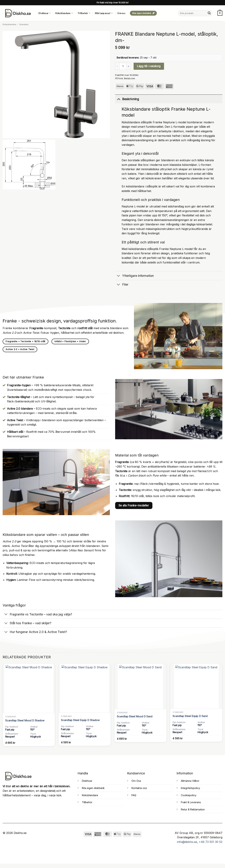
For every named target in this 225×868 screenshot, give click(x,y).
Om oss (121, 13)
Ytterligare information (138, 276)
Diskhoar (43, 13)
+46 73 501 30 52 (210, 842)
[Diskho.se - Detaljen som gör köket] (18, 13)
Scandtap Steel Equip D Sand (190, 716)
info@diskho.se (187, 842)
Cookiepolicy (188, 795)
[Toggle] (118, 99)
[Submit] (209, 13)
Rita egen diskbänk (93, 788)
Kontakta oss (139, 788)
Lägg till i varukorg (148, 66)
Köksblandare (63, 13)
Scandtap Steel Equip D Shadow (80, 720)
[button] (219, 13)
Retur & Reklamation (193, 809)
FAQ (133, 795)
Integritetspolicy (190, 788)
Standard (23, 24)
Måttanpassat (102, 13)
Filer (125, 284)
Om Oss (136, 780)
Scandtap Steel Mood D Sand (134, 716)
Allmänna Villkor (190, 780)
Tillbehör (83, 13)
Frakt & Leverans (191, 802)
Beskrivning (130, 99)
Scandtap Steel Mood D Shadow (24, 720)
